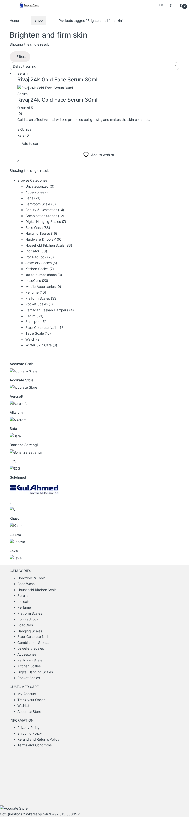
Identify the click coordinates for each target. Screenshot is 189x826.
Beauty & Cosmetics (44, 210)
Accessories (37, 192)
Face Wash (37, 227)
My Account (26, 694)
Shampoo (36, 321)
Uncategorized (39, 186)
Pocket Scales (39, 304)
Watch (33, 339)
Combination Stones (44, 216)
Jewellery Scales (41, 263)
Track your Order (31, 700)
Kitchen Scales (39, 269)
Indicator (36, 251)
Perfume (36, 292)
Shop (38, 20)
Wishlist (23, 705)
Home (14, 20)
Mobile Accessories (43, 286)
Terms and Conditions (34, 745)
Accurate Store (29, 711)
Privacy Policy (28, 727)
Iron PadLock (39, 257)
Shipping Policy (29, 733)
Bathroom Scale (40, 204)
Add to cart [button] (30, 143)
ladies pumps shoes (43, 275)
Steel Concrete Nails (45, 327)
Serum (22, 73)
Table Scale (38, 333)
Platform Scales (41, 298)
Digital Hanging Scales (45, 222)
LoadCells (36, 280)
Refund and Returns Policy (38, 739)
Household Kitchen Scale (48, 245)
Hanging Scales (41, 233)
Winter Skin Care (41, 345)
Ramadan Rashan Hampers (49, 310)
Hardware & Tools (44, 239)
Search (162, 4)
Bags (32, 198)
